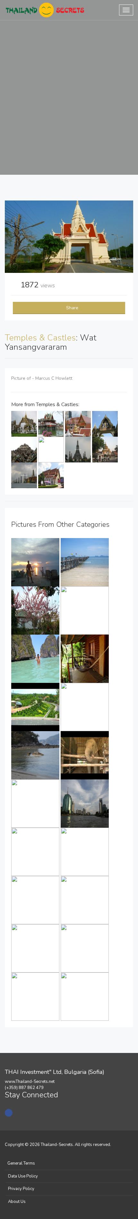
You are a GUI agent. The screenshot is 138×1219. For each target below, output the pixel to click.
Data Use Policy (23, 1176)
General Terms (21, 1163)
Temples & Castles (40, 337)
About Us (17, 1202)
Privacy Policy (21, 1189)
